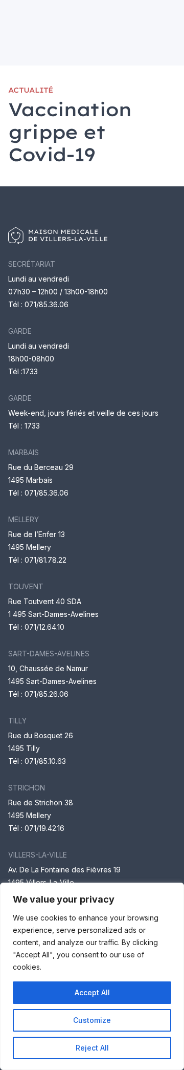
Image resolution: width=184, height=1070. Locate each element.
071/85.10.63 (45, 761)
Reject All (92, 1047)
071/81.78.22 (45, 559)
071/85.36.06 (46, 304)
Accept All (92, 992)
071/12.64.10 (44, 627)
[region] (92, 976)
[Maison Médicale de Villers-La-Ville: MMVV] (92, 235)
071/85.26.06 (46, 694)
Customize (92, 1020)
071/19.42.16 (44, 828)
